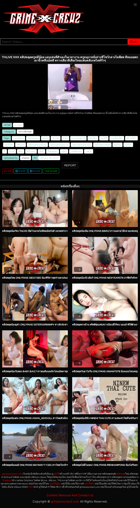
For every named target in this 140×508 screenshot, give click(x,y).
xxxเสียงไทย (116, 138)
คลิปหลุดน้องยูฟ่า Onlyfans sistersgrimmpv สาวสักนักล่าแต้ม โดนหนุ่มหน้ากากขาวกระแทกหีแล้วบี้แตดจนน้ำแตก (63, 324)
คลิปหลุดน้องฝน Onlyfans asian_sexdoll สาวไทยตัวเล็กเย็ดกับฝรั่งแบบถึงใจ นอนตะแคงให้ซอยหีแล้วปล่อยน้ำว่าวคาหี (65, 418)
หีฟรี (41, 151)
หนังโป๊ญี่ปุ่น (55, 483)
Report (70, 165)
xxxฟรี (104, 138)
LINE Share (51, 171)
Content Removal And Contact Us (70, 495)
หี (4, 151)
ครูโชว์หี (9, 144)
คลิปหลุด (27, 131)
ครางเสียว (131, 138)
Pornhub (7, 480)
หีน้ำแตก (31, 151)
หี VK (11, 151)
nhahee (25, 158)
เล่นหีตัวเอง (76, 151)
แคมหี (89, 151)
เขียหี (64, 151)
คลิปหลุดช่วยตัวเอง (81, 144)
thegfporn (33, 138)
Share (22, 171)
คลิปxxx (20, 144)
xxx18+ (93, 138)
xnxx (65, 138)
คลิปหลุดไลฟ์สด (102, 144)
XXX (20, 131)
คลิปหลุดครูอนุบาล (59, 144)
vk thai (55, 138)
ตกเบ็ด (128, 144)
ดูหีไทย (117, 144)
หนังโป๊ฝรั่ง (89, 483)
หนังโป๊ (56, 473)
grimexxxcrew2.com (12, 473)
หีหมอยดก (52, 151)
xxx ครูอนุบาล (78, 138)
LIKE (8, 171)
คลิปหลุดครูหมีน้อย (37, 144)
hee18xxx (18, 138)
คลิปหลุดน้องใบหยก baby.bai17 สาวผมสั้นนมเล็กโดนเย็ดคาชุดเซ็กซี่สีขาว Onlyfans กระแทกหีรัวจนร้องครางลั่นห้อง (63, 371)
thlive (45, 138)
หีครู (21, 151)
